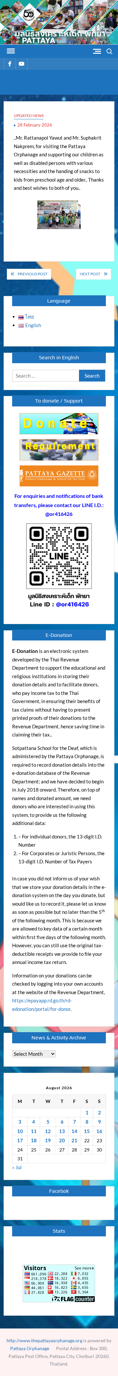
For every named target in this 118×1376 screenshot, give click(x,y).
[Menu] (10, 51)
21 (74, 1140)
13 (62, 1131)
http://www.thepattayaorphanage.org (44, 1340)
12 (48, 1131)
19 (48, 1140)
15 (87, 1131)
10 (20, 1131)
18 (34, 1140)
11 (34, 1131)
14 (74, 1131)
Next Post (90, 273)
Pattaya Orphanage (29, 1348)
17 (20, 1140)
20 (62, 1140)
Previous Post (33, 273)
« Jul (17, 1167)
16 (99, 1131)
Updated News (29, 115)
